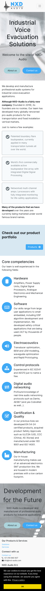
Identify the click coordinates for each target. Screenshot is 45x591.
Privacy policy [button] (18, 580)
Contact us (31, 70)
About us (12, 70)
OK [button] (22, 587)
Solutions (5, 544)
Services (5, 547)
